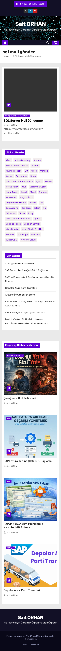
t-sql (30, 213)
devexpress (21, 176)
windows (35, 234)
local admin (12, 192)
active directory (22, 160)
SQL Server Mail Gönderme (23, 121)
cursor (9, 176)
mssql (24, 192)
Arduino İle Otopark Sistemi (20, 294)
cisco (34, 170)
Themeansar (30, 639)
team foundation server (18, 218)
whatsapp (23, 234)
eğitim (39, 181)
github (48, 181)
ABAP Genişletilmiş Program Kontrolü (25, 312)
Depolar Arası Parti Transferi (21, 288)
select (37, 208)
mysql (33, 192)
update (37, 218)
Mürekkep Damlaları (15, 356)
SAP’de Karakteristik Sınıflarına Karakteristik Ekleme (23, 525)
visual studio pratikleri (32, 229)
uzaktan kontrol (32, 223)
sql (44, 208)
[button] (48, 42)
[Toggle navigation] (42, 43)
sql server (11, 213)
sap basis (26, 208)
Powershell (11, 197)
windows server (28, 239)
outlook (43, 192)
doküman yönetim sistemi (19, 181)
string (22, 213)
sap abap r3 (12, 208)
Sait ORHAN (30, 24)
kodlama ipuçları (38, 186)
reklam (32, 202)
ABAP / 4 (10, 548)
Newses (48, 636)
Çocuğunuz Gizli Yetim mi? (19, 263)
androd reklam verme (17, 165)
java (24, 186)
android (35, 165)
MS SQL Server (10, 116)
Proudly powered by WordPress (21, 636)
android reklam (13, 170)
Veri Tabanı (24, 116)
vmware (10, 234)
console (44, 170)
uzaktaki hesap (13, 223)
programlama (26, 197)
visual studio (12, 229)
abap (8, 160)
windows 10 (11, 239)
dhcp (33, 176)
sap (41, 202)
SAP (8, 419)
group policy (12, 186)
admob (37, 160)
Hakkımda (34, 644)
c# (26, 170)
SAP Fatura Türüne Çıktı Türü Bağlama (26, 270)
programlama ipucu (16, 202)
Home (6, 56)
